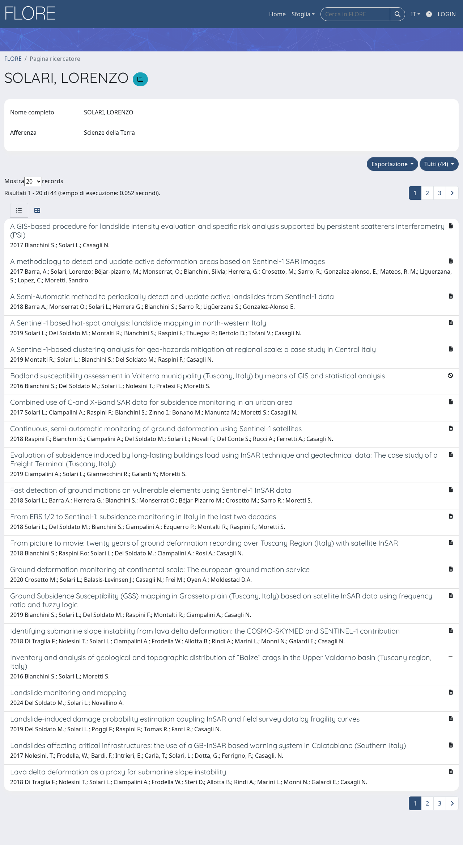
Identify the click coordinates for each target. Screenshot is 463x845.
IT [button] (413, 14)
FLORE (13, 59)
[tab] (19, 210)
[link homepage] (32, 14)
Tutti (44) (437, 164)
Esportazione (390, 164)
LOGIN (447, 14)
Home (277, 14)
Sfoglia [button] (301, 14)
